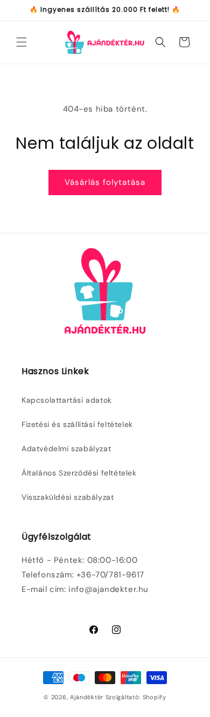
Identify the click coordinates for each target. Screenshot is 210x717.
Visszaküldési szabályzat (68, 497)
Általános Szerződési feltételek (79, 473)
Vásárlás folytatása (105, 182)
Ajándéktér (86, 697)
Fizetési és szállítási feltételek (77, 424)
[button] (21, 42)
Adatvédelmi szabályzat (66, 448)
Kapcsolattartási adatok (67, 400)
